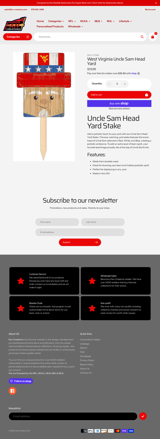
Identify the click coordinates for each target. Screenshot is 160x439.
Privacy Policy (87, 360)
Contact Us (86, 372)
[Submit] (143, 416)
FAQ (82, 352)
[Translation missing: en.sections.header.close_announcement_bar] (156, 3)
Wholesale (85, 356)
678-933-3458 (37, 9)
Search (83, 347)
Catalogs (84, 343)
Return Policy (86, 364)
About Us (84, 368)
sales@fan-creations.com (15, 9)
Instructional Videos (90, 339)
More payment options (119, 108)
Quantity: (97, 83)
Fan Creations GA (22, 431)
